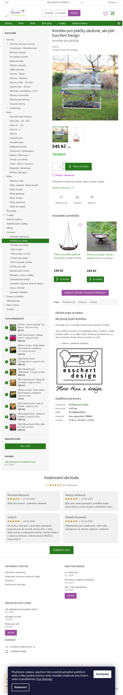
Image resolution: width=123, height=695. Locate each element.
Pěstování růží (12, 624)
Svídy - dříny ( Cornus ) (21, 163)
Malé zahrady (17, 61)
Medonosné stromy (19, 99)
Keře (9, 112)
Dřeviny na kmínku (19, 95)
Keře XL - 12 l (17, 125)
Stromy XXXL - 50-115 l (21, 82)
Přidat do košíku (80, 166)
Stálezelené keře (18, 146)
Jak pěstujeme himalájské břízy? (20, 462)
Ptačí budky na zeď (20, 253)
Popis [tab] (56, 302)
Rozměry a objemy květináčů (79, 579)
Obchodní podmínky (58, 2)
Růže (9, 176)
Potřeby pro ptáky (19, 240)
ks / (25, 446)
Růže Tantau (16, 198)
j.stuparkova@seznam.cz (22, 646)
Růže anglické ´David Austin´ (24, 185)
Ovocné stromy (17, 104)
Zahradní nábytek (19, 292)
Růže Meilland (17, 193)
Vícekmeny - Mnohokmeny (23, 48)
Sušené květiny (14, 219)
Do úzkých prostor (19, 56)
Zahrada (11, 232)
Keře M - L (15, 129)
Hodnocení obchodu (61, 478)
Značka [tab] (93, 302)
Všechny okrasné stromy (22, 44)
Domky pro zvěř (18, 266)
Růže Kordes (16, 189)
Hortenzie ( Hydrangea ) (22, 151)
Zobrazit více (61, 550)
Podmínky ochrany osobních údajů (22, 576)
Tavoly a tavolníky (19, 159)
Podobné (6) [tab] (69, 302)
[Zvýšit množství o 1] (63, 165)
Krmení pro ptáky (19, 258)
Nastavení (20, 687)
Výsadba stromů (13, 616)
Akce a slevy (13, 305)
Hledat (74, 13)
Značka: (65, 50)
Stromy (10, 39)
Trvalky (10, 215)
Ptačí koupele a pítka (21, 262)
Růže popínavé (17, 202)
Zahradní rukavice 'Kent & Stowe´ (27, 283)
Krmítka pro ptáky (20, 245)
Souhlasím (102, 674)
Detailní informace (61, 187)
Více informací (44, 679)
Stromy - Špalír (17, 74)
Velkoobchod (13, 301)
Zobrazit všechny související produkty (85, 292)
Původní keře (16, 142)
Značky (10, 309)
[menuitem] (8, 23)
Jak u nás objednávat (75, 587)
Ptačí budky (16, 249)
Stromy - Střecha (18, 78)
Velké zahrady (17, 69)
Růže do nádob (17, 206)
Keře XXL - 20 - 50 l (20, 121)
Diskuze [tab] (82, 302)
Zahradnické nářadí (20, 279)
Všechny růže (17, 181)
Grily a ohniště (17, 288)
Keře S (13, 133)
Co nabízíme (71, 572)
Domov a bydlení (15, 296)
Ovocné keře (16, 138)
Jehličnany (15, 108)
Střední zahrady (18, 65)
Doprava (9, 580)
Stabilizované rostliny (17, 223)
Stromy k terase (18, 52)
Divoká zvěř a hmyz (20, 270)
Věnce (10, 228)
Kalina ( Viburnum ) (19, 155)
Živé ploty (11, 211)
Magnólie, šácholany (20, 168)
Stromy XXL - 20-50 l (20, 86)
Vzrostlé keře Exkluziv (21, 116)
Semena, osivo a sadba (22, 275)
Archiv (70, 595)
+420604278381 (18, 651)
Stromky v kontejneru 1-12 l (24, 91)
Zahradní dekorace (19, 236)
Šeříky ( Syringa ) (18, 172)
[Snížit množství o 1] (63, 168)
